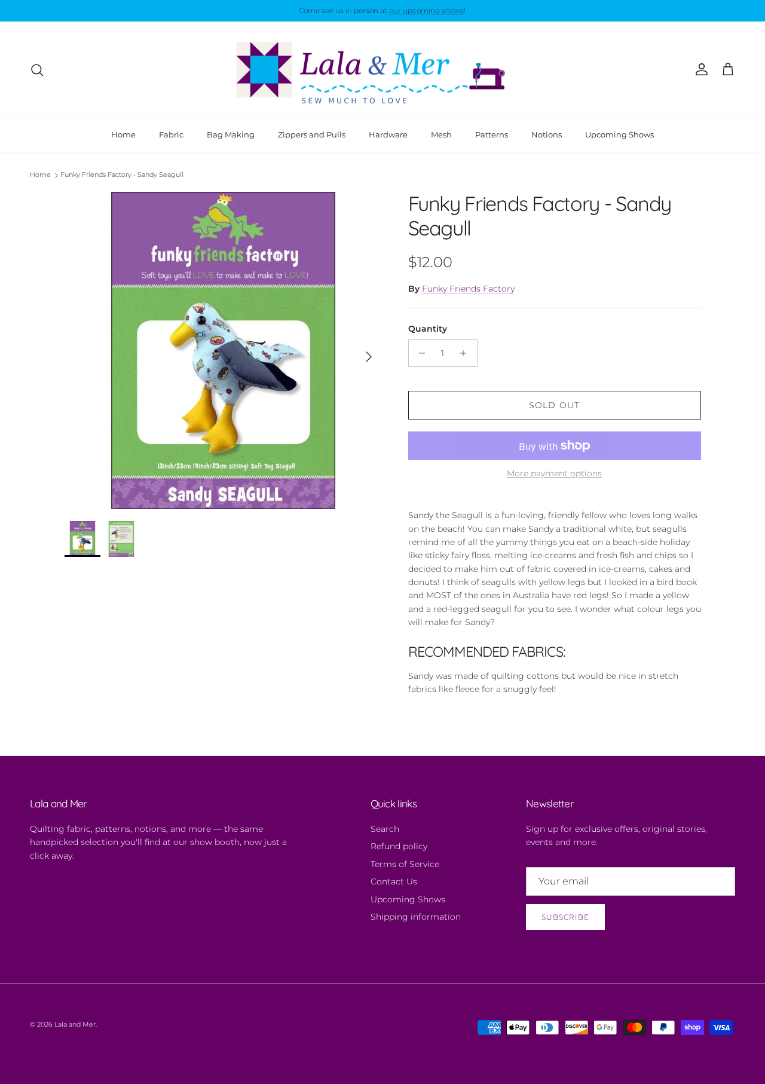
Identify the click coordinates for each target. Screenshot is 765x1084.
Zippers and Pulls (311, 134)
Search (385, 828)
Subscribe (565, 916)
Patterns (491, 134)
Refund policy (399, 846)
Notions (546, 134)
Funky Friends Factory (468, 288)
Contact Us (394, 881)
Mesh (441, 134)
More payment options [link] (554, 473)
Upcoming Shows (619, 134)
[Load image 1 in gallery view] (223, 350)
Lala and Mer (75, 1024)
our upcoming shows (426, 10)
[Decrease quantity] (419, 353)
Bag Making (231, 134)
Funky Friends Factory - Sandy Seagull (121, 175)
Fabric (171, 134)
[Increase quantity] (466, 353)
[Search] (37, 70)
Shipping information (416, 916)
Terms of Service (405, 864)
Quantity (427, 328)
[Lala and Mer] (382, 69)
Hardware (388, 134)
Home (123, 134)
